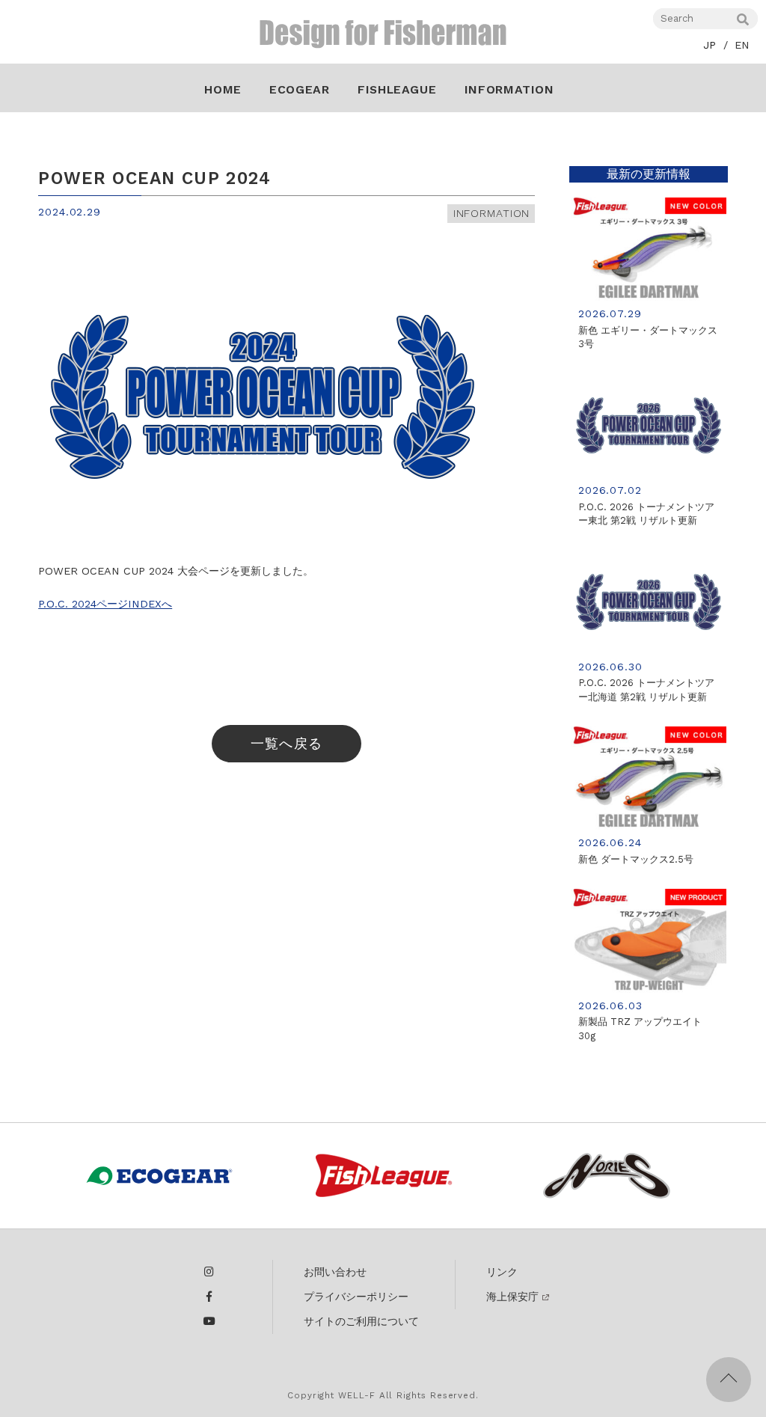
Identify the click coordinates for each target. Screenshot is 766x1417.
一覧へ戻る (286, 743)
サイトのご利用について (361, 1321)
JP (709, 45)
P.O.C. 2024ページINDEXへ (105, 604)
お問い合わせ (335, 1272)
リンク (502, 1272)
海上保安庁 (512, 1297)
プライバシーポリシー (356, 1297)
